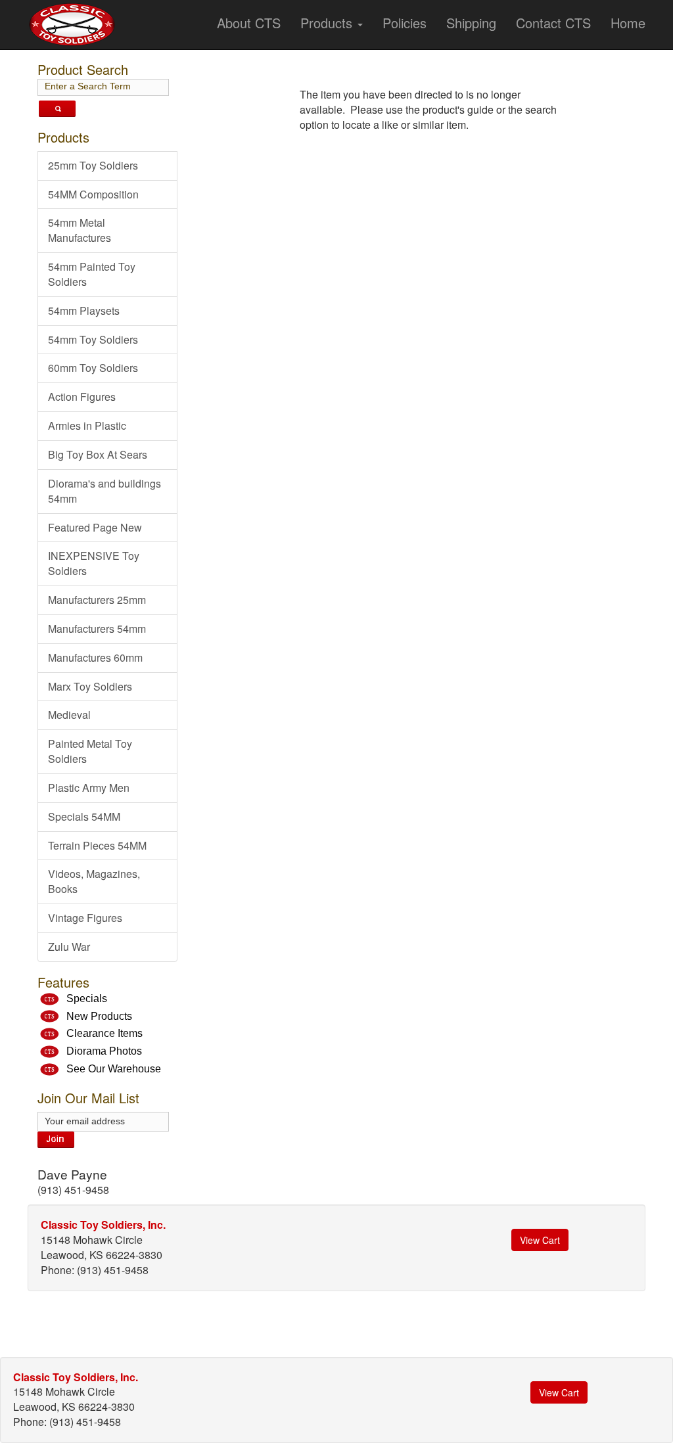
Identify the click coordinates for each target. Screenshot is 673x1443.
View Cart (540, 1240)
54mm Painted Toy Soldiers (91, 274)
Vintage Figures (85, 917)
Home (628, 22)
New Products (99, 1016)
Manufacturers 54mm (97, 628)
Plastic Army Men (88, 787)
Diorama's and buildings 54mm (104, 491)
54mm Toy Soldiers (93, 339)
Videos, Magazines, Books (94, 881)
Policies (405, 22)
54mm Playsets (84, 310)
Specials (86, 998)
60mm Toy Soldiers (93, 367)
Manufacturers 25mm (97, 599)
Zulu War (69, 946)
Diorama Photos (104, 1051)
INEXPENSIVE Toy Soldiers (93, 563)
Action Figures (82, 396)
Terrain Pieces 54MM (97, 845)
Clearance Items (104, 1033)
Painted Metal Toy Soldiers (90, 751)
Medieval (69, 714)
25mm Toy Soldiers (93, 165)
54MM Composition (93, 194)
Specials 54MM (84, 816)
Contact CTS (553, 22)
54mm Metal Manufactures (79, 230)
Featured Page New (95, 527)
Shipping (471, 22)
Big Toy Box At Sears (97, 454)
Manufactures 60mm (95, 657)
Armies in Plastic (87, 425)
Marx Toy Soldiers (90, 686)
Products (328, 22)
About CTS (249, 22)
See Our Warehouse (113, 1068)
